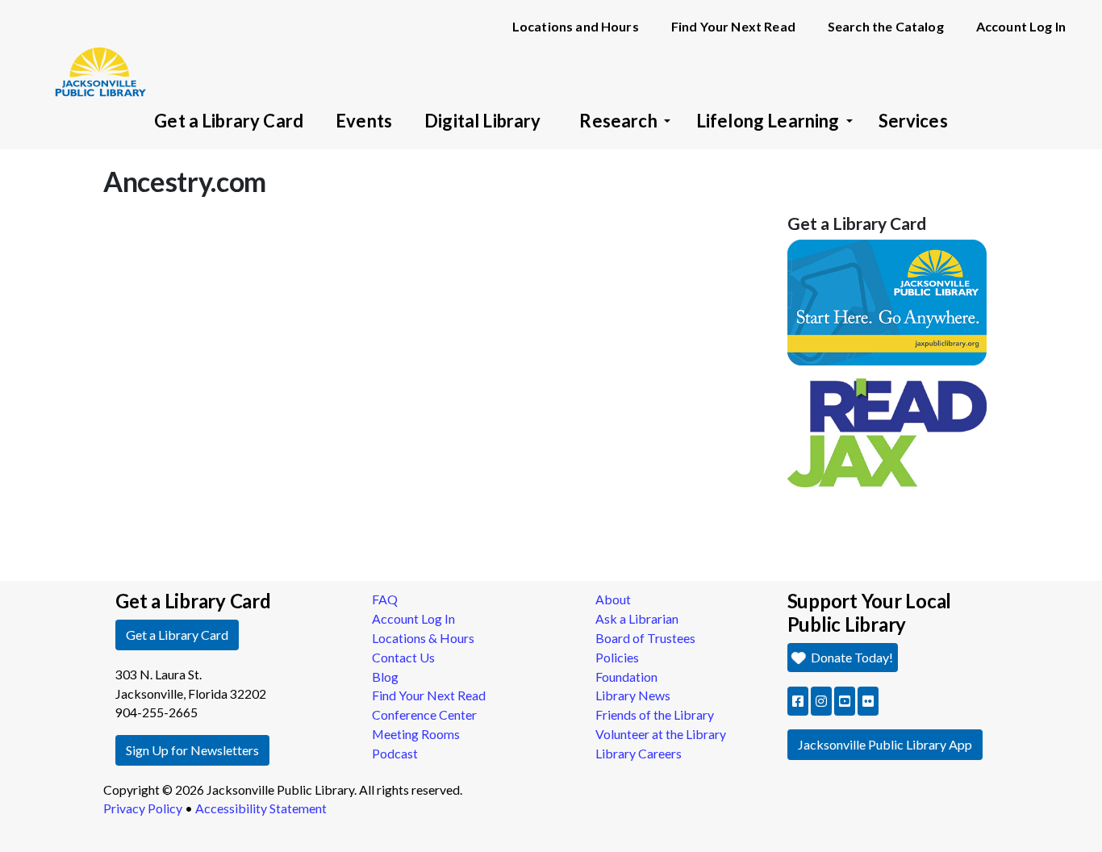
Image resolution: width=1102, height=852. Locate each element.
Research (618, 121)
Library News (632, 695)
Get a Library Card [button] (177, 634)
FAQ (385, 599)
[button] (797, 701)
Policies (617, 657)
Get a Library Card (228, 121)
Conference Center (424, 714)
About (613, 599)
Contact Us (403, 657)
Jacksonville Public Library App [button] (885, 744)
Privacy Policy (142, 808)
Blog (385, 676)
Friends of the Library (654, 714)
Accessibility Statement (261, 808)
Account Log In (1021, 26)
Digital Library (482, 121)
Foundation (626, 676)
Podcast (395, 753)
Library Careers (638, 753)
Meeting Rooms (416, 733)
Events (364, 121)
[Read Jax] (887, 431)
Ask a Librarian (636, 618)
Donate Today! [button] (850, 657)
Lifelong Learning (768, 121)
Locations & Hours (423, 637)
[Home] (92, 48)
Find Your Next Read (733, 26)
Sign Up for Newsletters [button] (192, 750)
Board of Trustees (645, 637)
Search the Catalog (886, 26)
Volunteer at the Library (660, 733)
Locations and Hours (575, 26)
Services (913, 121)
